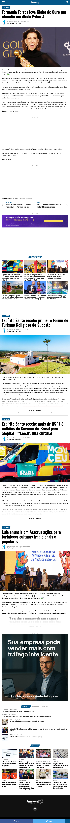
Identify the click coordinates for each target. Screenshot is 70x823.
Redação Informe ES (15, 23)
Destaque (29, 198)
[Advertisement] (35, 131)
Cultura (22, 198)
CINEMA (15, 198)
